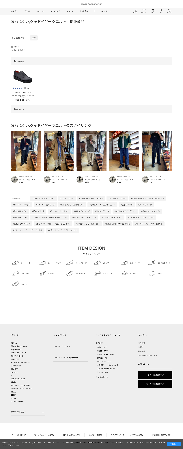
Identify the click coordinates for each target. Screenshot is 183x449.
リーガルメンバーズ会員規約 (65, 357)
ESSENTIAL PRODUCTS (20, 362)
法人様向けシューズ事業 (147, 355)
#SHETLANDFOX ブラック (125, 211)
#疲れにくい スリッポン (150, 211)
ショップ (70, 11)
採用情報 (141, 351)
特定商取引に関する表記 (161, 435)
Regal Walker (16, 349)
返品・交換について (104, 362)
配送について (102, 358)
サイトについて (102, 372)
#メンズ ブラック (67, 198)
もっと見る (84, 11)
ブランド (27, 11)
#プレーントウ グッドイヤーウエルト (27, 230)
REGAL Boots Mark (19, 346)
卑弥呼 (13, 395)
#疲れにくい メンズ (82, 211)
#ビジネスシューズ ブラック (43, 198)
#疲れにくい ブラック (21, 224)
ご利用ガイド (101, 343)
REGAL (14, 343)
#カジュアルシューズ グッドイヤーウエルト (49, 217)
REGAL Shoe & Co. (19, 353)
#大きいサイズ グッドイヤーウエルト (62, 230)
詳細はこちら (13, 445)
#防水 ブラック (38, 211)
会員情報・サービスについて (107, 365)
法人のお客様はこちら (155, 384)
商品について (102, 347)
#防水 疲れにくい (20, 211)
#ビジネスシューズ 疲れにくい (72, 205)
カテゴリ (14, 11)
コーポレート (106, 11)
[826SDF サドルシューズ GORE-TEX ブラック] (23, 77)
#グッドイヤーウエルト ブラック (141, 217)
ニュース (40, 11)
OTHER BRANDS (18, 402)
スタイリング (55, 11)
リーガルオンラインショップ (108, 335)
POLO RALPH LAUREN (20, 385)
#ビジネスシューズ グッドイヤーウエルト (147, 198)
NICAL (13, 398)
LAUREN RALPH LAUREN (21, 389)
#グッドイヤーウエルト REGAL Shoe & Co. (53, 224)
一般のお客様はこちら (155, 375)
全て (34, 38)
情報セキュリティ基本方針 (44, 435)
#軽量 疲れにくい (20, 217)
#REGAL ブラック (102, 211)
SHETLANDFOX (17, 356)
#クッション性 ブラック (59, 211)
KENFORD (15, 359)
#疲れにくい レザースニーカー (88, 224)
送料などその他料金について (107, 369)
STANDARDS (16, 366)
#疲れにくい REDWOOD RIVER (117, 224)
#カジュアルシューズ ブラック (91, 198)
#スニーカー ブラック (117, 198)
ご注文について (102, 351)
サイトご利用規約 (19, 435)
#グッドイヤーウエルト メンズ (84, 217)
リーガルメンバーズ (61, 346)
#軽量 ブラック (127, 205)
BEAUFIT (14, 369)
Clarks (13, 382)
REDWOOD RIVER (18, 379)
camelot (14, 372)
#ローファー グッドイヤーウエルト (149, 224)
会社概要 (141, 343)
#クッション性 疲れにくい (112, 217)
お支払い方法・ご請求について (108, 354)
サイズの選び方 (102, 377)
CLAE (13, 392)
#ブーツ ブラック (145, 205)
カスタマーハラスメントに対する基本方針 (127, 435)
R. (12, 375)
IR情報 (140, 347)
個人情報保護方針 (95, 435)
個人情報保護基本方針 (71, 435)
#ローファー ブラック (21, 205)
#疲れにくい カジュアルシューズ (102, 205)
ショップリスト (60, 335)
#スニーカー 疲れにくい (45, 205)
